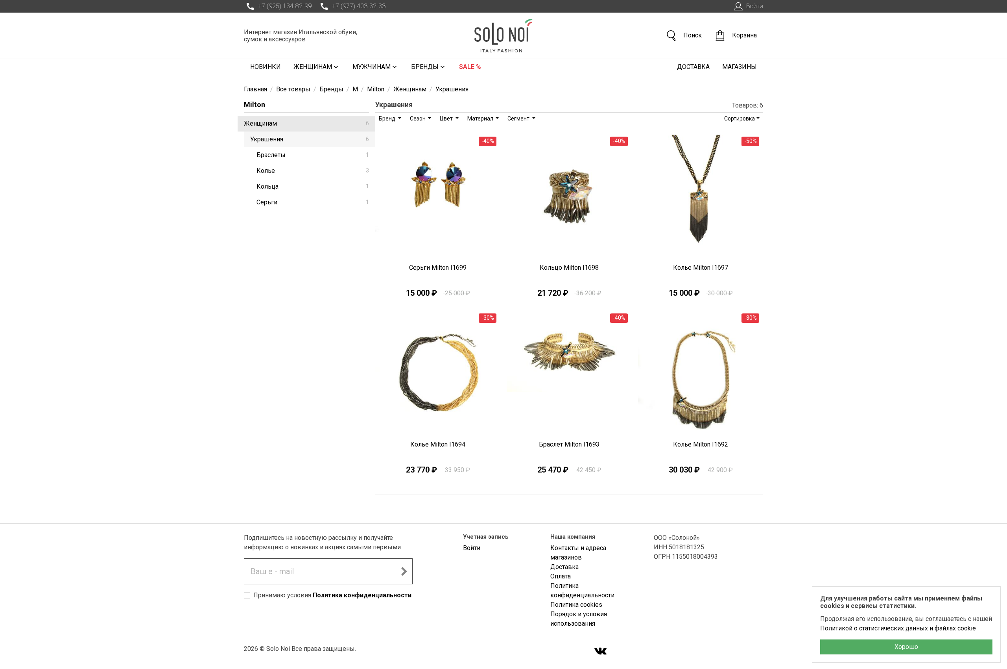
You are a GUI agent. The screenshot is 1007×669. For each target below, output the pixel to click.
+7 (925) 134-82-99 (285, 6)
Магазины (739, 66)
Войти (754, 6)
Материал (480, 118)
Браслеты (312, 155)
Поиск (692, 35)
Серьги (312, 202)
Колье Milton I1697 (700, 267)
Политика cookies (576, 604)
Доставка (693, 66)
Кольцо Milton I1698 (569, 267)
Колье (312, 170)
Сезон (418, 118)
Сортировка (739, 118)
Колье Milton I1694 (437, 444)
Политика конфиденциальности (362, 595)
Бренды (425, 66)
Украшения (309, 139)
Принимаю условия (332, 595)
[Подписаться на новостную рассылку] (404, 571)
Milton (254, 104)
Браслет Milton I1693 (569, 444)
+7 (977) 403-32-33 (358, 6)
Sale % (470, 66)
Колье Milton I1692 (700, 444)
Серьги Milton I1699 (438, 267)
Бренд (388, 118)
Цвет (447, 118)
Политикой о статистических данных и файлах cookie (898, 628)
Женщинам (312, 66)
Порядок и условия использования (578, 618)
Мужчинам (371, 66)
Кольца (312, 186)
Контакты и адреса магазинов (578, 552)
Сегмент (519, 118)
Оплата (560, 576)
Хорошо (906, 646)
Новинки (265, 66)
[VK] (600, 652)
